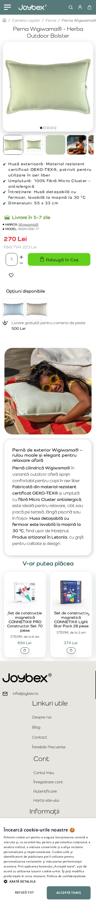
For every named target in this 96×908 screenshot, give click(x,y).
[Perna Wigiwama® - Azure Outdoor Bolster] (13, 309)
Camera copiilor (26, 20)
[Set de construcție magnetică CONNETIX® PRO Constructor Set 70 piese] (25, 592)
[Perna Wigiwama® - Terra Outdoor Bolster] (37, 309)
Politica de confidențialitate (66, 876)
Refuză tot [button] (24, 892)
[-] (21, 262)
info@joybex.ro (25, 693)
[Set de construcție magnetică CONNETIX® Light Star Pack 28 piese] (71, 592)
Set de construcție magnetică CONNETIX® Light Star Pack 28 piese (71, 619)
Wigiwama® (28, 224)
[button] (10, 86)
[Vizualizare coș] (89, 7)
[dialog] (48, 863)
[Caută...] (69, 7)
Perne (51, 20)
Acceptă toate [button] (68, 893)
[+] (21, 256)
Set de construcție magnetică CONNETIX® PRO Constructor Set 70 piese (25, 621)
